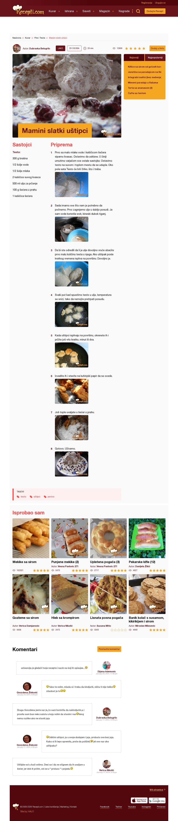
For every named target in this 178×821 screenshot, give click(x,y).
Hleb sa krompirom (69, 602)
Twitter (118, 807)
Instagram (146, 807)
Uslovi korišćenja (52, 807)
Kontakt (73, 807)
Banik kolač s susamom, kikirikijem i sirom (147, 602)
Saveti (86, 11)
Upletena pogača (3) (108, 545)
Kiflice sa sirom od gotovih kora (144, 66)
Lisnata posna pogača (108, 602)
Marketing (64, 807)
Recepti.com (28, 10)
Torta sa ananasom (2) (140, 87)
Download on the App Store (139, 800)
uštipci (37, 496)
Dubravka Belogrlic (39, 48)
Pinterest (161, 807)
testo (23, 496)
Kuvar (52, 11)
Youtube (132, 807)
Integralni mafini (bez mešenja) (144, 77)
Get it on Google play (157, 800)
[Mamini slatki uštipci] (84, 184)
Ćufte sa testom (137, 93)
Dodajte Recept (155, 11)
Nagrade (124, 11)
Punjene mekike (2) (69, 545)
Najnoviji (134, 57)
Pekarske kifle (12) (147, 545)
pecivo (51, 496)
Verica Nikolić (106, 770)
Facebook (104, 807)
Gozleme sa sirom (31, 602)
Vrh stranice (156, 789)
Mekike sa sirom (31, 545)
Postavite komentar (109, 649)
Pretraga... (138, 11)
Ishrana (69, 11)
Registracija (146, 3)
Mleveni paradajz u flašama (143, 82)
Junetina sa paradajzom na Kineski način (144, 72)
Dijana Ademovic (107, 671)
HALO (31, 811)
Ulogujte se (160, 3)
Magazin (104, 11)
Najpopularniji (155, 57)
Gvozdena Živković (27, 692)
